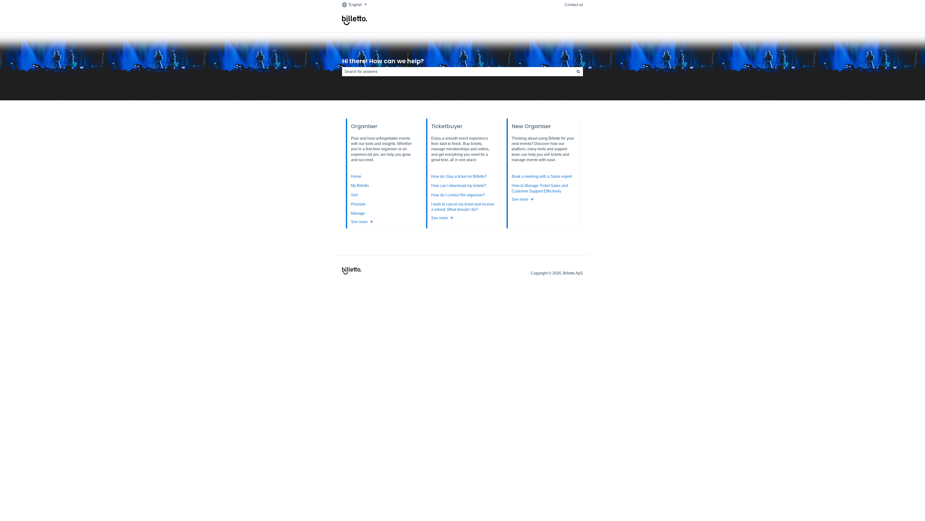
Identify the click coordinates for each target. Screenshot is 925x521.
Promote (358, 204)
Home (356, 176)
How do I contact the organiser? (458, 195)
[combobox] (458, 71)
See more (359, 222)
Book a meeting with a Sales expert (542, 176)
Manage (358, 213)
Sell (354, 195)
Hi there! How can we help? (383, 61)
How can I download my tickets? (458, 186)
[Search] (578, 71)
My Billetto (360, 186)
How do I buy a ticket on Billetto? (459, 176)
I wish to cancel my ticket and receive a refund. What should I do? (462, 207)
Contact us (574, 5)
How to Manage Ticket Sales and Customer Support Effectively (540, 188)
